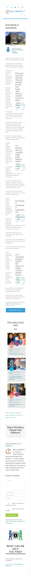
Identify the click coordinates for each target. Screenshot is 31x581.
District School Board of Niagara (18, 50)
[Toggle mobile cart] (21, 15)
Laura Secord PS (17, 374)
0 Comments (13, 417)
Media (10, 415)
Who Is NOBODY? (11, 413)
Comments (14, 52)
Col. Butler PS (11, 374)
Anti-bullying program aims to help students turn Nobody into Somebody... (16, 378)
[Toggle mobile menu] (25, 15)
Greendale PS (16, 402)
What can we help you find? (15, 549)
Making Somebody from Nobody (16, 353)
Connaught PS (11, 402)
